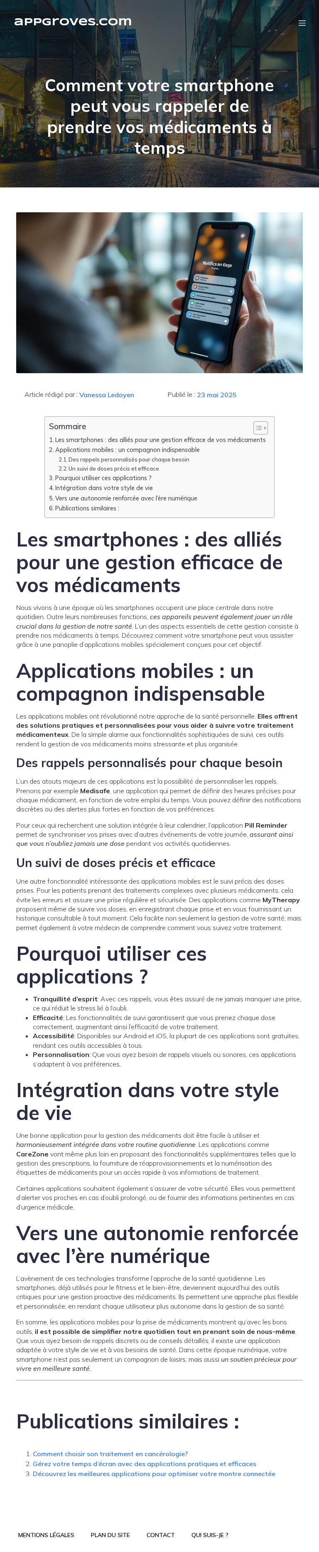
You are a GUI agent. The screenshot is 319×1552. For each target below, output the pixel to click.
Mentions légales (46, 1535)
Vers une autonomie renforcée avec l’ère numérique (126, 498)
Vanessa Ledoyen (106, 395)
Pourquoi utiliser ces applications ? (103, 478)
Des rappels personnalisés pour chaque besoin (129, 459)
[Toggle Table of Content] (256, 428)
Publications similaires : (87, 508)
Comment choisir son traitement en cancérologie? (110, 1454)
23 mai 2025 (217, 395)
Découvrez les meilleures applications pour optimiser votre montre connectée (154, 1473)
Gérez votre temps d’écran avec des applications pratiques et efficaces (144, 1464)
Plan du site (110, 1535)
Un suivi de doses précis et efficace (114, 468)
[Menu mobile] (302, 23)
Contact (161, 1535)
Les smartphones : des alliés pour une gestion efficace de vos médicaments (160, 440)
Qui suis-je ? (209, 1535)
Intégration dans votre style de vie (104, 488)
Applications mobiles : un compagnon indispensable (127, 450)
